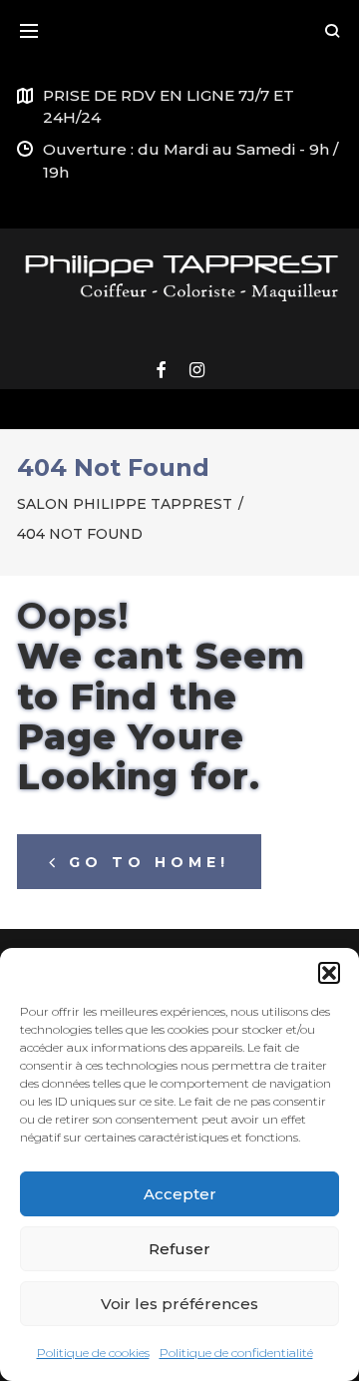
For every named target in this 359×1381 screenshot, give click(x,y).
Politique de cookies (93, 1352)
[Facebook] (161, 370)
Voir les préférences (179, 1303)
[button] (329, 973)
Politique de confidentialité (236, 1352)
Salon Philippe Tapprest (124, 504)
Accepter (180, 1193)
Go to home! (149, 862)
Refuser (179, 1248)
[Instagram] (196, 370)
